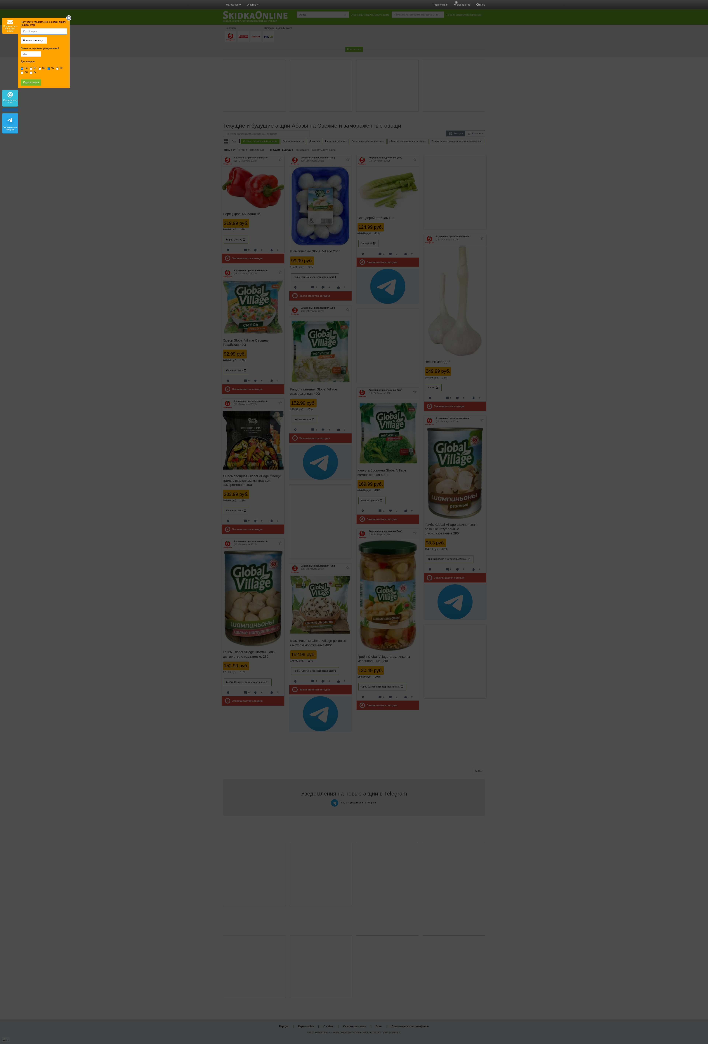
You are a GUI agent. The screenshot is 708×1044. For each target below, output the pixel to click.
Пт (61, 68)
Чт (52, 68)
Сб (26, 72)
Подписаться (440, 4)
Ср (43, 68)
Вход (481, 4)
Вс (35, 72)
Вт (35, 68)
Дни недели (28, 61)
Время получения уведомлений (40, 48)
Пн (26, 68)
